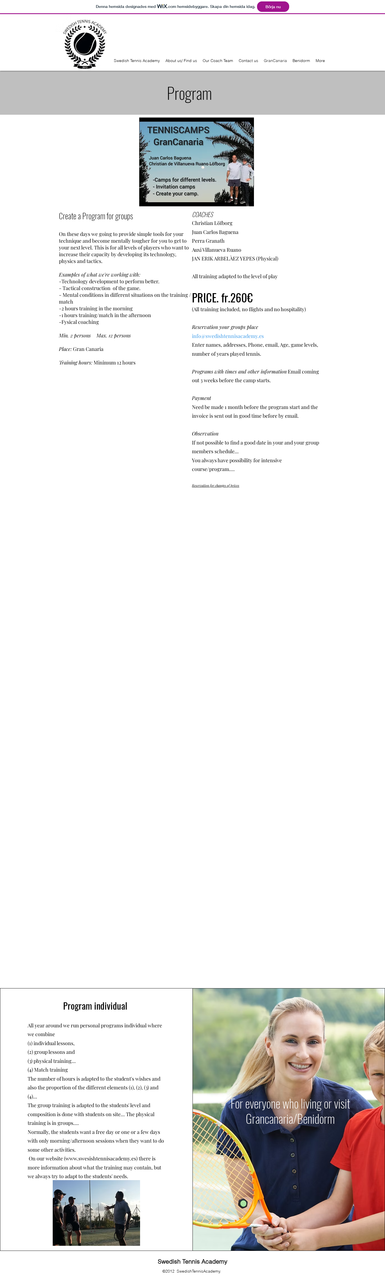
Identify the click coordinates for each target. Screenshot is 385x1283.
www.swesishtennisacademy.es (100, 1158)
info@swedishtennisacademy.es (228, 336)
